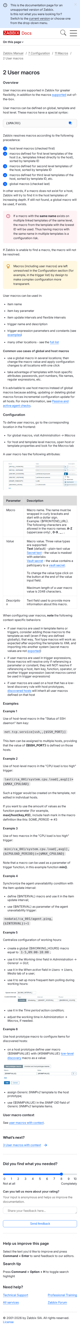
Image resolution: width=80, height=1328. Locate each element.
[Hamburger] (73, 33)
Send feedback (40, 1223)
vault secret (57, 565)
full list (54, 342)
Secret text (34, 552)
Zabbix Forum (57, 1302)
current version (39, 18)
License (8, 1322)
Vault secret (35, 561)
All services (11, 1302)
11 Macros (61, 53)
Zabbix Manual (13, 53)
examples (14, 335)
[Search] (63, 33)
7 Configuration (39, 53)
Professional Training (62, 1295)
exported (34, 651)
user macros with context (26, 1122)
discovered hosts (19, 691)
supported (59, 95)
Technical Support (15, 1295)
